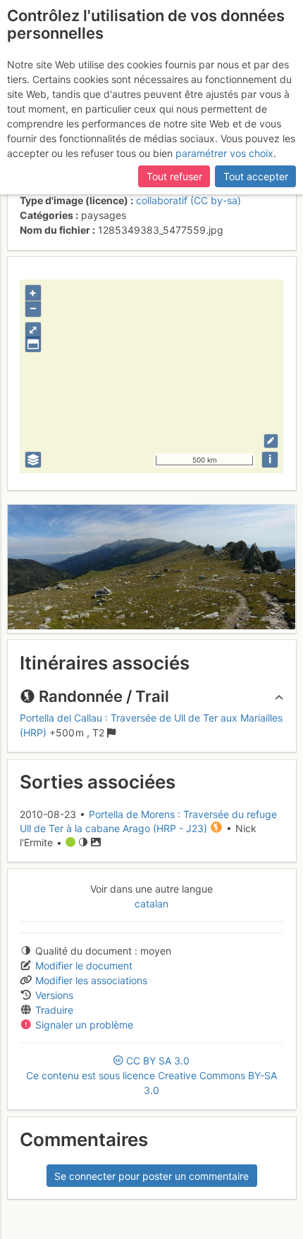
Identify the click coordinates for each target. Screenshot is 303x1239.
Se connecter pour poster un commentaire (151, 1176)
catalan (151, 904)
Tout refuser (174, 176)
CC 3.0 (151, 1075)
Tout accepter (255, 176)
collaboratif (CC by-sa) (188, 200)
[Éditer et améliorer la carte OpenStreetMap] (271, 441)
